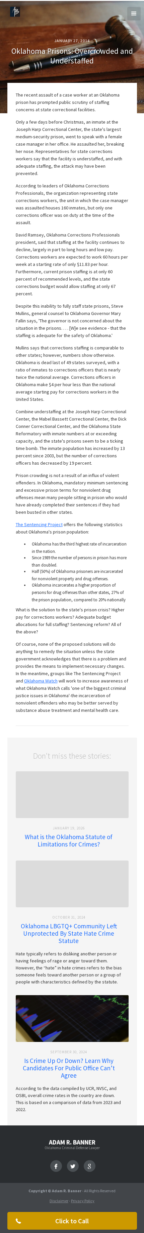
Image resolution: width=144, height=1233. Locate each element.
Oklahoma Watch (41, 681)
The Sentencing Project (39, 524)
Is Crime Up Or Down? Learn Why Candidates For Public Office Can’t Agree (69, 1068)
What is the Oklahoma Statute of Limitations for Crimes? (69, 840)
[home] (13, 11)
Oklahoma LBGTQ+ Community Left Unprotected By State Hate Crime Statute (69, 933)
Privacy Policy (82, 1200)
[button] (134, 13)
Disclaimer (59, 1200)
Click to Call (72, 1221)
